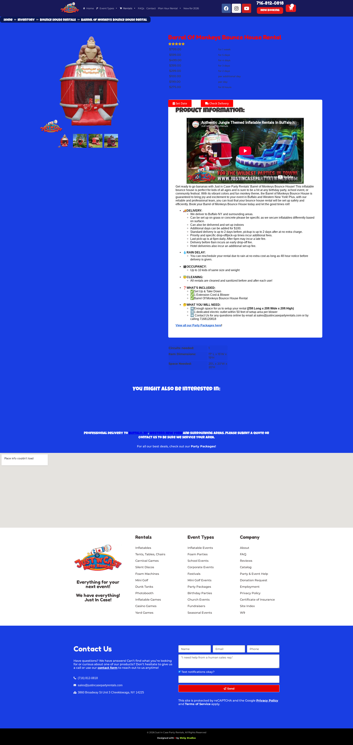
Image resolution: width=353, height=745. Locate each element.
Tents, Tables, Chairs (150, 554)
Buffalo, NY (138, 433)
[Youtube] (246, 8)
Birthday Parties (200, 593)
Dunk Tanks (144, 586)
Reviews (246, 560)
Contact (151, 8)
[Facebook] (226, 8)
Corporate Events (201, 567)
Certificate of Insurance (257, 599)
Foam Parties (198, 554)
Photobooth (144, 593)
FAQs (141, 8)
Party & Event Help (254, 574)
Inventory (26, 20)
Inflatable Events (200, 548)
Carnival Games (147, 560)
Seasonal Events (200, 612)
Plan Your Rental (168, 8)
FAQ (243, 554)
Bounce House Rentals (58, 20)
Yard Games (144, 612)
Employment (250, 586)
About (244, 548)
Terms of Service (198, 704)
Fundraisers (196, 606)
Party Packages (199, 586)
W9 (242, 612)
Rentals (127, 8)
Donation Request (253, 580)
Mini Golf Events (199, 580)
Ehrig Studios (188, 738)
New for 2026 (191, 8)
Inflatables (143, 548)
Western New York (165, 433)
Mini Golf (141, 580)
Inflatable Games (148, 599)
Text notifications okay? (198, 672)
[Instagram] (236, 8)
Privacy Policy (267, 700)
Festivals (194, 574)
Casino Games (145, 606)
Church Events (199, 599)
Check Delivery (219, 103)
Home (90, 8)
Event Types (107, 8)
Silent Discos (144, 567)
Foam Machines (147, 574)
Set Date (181, 103)
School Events (198, 560)
